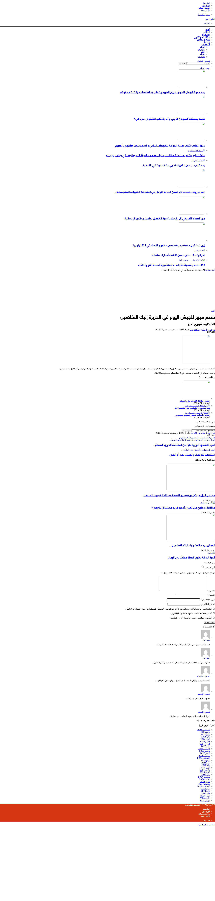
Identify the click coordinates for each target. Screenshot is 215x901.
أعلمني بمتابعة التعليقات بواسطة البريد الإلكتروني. (191, 613)
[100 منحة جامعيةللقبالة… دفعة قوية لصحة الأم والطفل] (192, 260)
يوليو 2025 (205, 760)
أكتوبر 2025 (205, 753)
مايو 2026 (205, 737)
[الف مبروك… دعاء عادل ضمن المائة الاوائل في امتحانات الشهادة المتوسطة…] (191, 187)
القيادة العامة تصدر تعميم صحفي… (192, 415)
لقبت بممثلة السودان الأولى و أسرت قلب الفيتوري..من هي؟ (169, 119)
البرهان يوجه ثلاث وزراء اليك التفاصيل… (192, 545)
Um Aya (206, 640)
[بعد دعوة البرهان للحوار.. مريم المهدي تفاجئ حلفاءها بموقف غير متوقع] (191, 87)
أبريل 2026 (205, 739)
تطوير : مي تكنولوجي (192, 805)
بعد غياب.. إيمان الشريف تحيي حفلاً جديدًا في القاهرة (174, 165)
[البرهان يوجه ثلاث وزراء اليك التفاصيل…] (190, 540)
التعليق (211, 590)
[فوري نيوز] (210, 19)
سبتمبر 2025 (204, 755)
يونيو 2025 (205, 763)
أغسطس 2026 (203, 730)
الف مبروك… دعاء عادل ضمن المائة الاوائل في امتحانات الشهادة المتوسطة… (160, 192)
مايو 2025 (205, 765)
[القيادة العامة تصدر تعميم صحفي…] (197, 412)
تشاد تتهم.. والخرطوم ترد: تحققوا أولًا (192, 408)
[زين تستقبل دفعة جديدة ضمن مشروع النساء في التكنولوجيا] (191, 240)
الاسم (212, 595)
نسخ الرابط (186, 430)
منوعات (206, 44)
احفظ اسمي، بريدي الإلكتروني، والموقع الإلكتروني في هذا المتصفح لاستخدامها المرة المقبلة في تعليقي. (168, 609)
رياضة (207, 42)
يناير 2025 (205, 774)
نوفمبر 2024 (204, 779)
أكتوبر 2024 (205, 781)
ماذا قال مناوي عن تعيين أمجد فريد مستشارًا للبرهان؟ (183, 507)
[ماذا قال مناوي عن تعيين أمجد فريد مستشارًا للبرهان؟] (208, 503)
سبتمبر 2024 (204, 784)
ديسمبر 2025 (204, 748)
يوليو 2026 (205, 732)
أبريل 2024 (205, 796)
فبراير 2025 (205, 772)
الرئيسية (206, 3)
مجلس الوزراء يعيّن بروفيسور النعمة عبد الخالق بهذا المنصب (179, 495)
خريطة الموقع (204, 8)
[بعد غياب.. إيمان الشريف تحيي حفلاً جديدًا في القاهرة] (198, 160)
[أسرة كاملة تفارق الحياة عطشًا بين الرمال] (211, 553)
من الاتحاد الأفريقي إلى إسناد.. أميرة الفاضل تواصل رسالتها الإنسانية (165, 218)
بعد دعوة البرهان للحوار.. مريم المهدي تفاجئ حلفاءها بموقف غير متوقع (162, 92)
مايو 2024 (205, 793)
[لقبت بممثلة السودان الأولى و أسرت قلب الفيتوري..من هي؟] (191, 114)
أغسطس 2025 (203, 758)
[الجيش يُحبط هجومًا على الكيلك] (196, 398)
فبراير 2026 (205, 744)
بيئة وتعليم (203, 40)
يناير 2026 (205, 746)
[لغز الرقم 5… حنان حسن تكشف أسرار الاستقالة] (199, 250)
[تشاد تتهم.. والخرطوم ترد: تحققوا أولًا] (197, 405)
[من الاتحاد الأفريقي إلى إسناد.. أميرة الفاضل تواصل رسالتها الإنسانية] (191, 214)
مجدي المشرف (203, 676)
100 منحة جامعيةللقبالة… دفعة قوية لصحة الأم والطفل (171, 265)
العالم (206, 32)
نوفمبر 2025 (204, 751)
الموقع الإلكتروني (208, 604)
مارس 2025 (205, 770)
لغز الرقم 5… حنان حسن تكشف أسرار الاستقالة (178, 255)
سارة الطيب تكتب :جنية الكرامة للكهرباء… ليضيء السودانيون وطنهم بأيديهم (160, 145)
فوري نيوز (206, 5)
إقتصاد (206, 35)
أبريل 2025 (205, 767)
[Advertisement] (134, 290)
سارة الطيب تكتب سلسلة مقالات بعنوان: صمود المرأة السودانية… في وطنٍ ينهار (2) (155, 155)
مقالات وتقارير (202, 37)
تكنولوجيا (201, 49)
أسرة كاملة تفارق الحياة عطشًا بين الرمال (191, 557)
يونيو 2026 (205, 734)
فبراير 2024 (205, 800)
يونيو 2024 (205, 791)
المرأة (202, 47)
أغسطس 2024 (203, 786)
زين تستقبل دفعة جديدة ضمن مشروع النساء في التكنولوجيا (169, 245)
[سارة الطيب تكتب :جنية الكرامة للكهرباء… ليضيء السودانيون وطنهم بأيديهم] (191, 141)
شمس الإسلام (204, 694)
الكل (203, 52)
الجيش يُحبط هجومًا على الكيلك (195, 401)
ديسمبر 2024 (204, 777)
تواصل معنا (205, 10)
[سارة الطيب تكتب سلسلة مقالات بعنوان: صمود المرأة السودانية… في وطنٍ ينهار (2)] (196, 150)
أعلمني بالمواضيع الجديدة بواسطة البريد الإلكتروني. (191, 618)
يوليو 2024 (205, 789)
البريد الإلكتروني (207, 599)
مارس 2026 (205, 741)
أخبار (207, 30)
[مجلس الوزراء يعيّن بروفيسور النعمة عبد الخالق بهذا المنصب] (190, 490)
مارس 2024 (205, 798)
